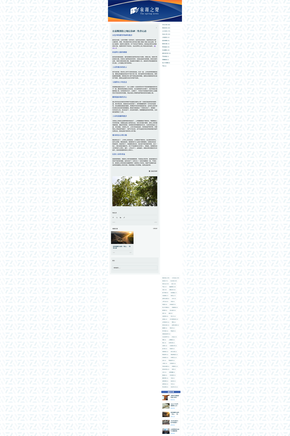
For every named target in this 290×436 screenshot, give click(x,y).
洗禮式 (165, 345)
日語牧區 (173, 375)
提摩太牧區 (176, 325)
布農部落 (165, 316)
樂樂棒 (165, 328)
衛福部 (173, 348)
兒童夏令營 (174, 345)
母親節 (165, 304)
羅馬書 (165, 310)
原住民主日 (175, 387)
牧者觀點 (174, 292)
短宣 (174, 283)
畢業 (174, 322)
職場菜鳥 (165, 354)
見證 (165, 289)
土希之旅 (165, 301)
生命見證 (174, 280)
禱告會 (165, 280)
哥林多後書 (166, 366)
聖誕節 (174, 331)
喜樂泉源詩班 (166, 334)
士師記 (165, 363)
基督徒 (165, 319)
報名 (164, 342)
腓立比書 (174, 351)
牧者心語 (114, 212)
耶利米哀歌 (166, 325)
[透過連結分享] (124, 217)
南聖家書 (165, 381)
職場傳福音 (175, 354)
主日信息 (176, 278)
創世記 (174, 295)
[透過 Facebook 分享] (113, 217)
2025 (164, 372)
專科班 (173, 328)
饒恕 (171, 313)
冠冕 (174, 369)
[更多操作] (156, 27)
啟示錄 (165, 348)
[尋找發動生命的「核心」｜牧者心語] (122, 237)
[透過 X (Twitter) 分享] (117, 217)
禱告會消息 (166, 369)
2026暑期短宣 (174, 319)
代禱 (173, 378)
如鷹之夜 (173, 289)
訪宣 (164, 360)
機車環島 (165, 378)
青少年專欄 (166, 307)
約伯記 (175, 336)
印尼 (173, 384)
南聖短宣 (165, 384)
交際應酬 (172, 372)
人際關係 (172, 339)
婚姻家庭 (173, 286)
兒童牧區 (173, 363)
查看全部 (155, 228)
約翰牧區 (165, 357)
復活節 (174, 381)
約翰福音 (173, 304)
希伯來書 (165, 387)
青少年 (174, 316)
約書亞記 (174, 357)
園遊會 (165, 375)
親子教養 (165, 292)
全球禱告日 (166, 322)
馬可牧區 (165, 331)
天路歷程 (165, 295)
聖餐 (164, 339)
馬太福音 (173, 310)
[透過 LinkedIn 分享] (120, 217)
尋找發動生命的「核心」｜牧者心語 (121, 247)
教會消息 (166, 278)
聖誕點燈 (172, 360)
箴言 (164, 313)
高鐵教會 (175, 307)
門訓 (165, 286)
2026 (174, 298)
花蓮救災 (175, 366)
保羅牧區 (165, 351)
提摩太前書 (166, 298)
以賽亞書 (172, 342)
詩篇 (173, 301)
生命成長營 (166, 336)
